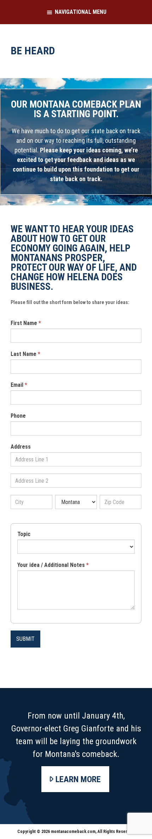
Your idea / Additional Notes (53, 565)
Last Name (25, 354)
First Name (26, 323)
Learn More (78, 779)
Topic (23, 534)
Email (19, 384)
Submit (25, 638)
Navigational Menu (80, 12)
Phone (18, 415)
